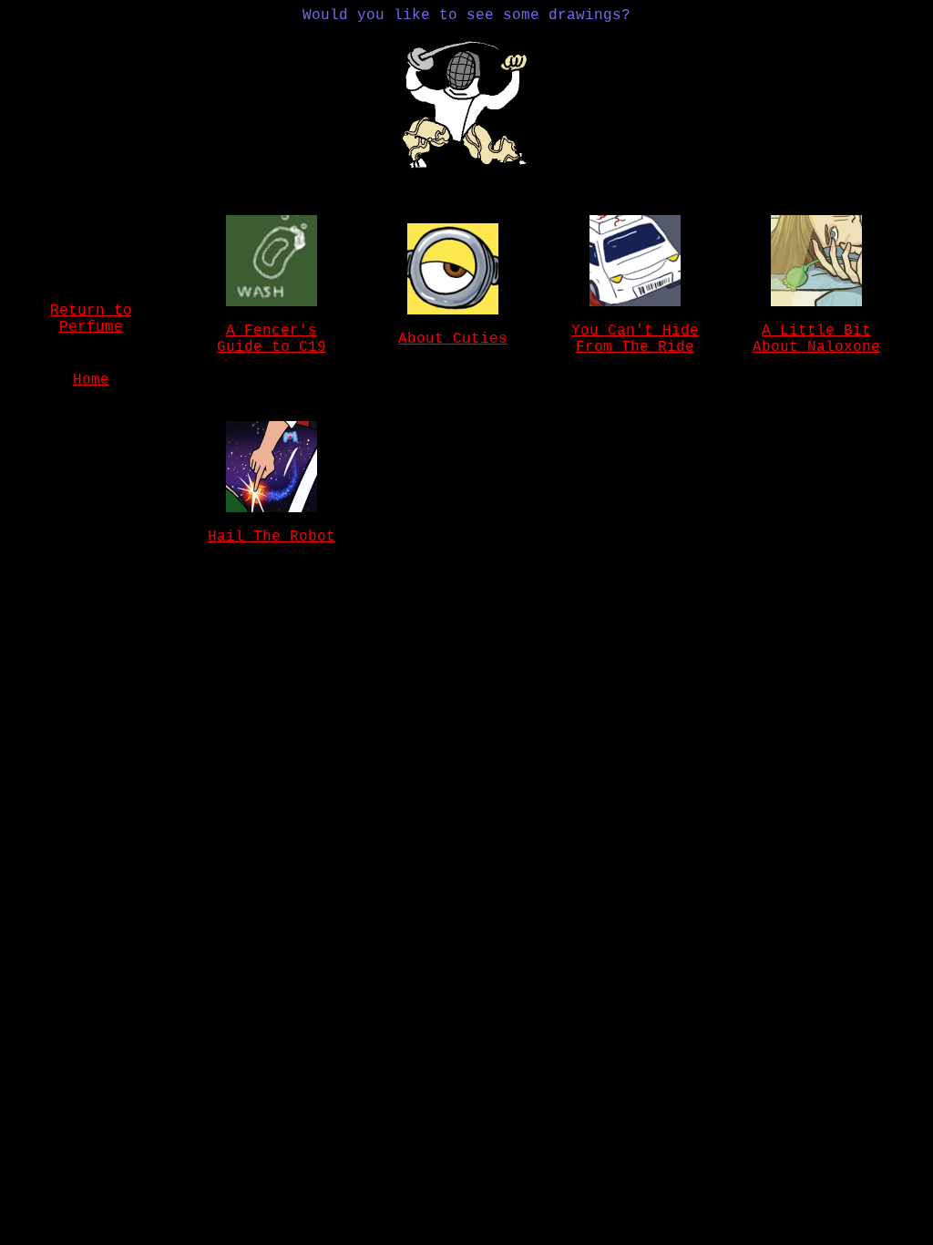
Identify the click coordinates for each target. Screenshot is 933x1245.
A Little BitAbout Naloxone (816, 339)
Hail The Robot (271, 537)
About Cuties (453, 339)
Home (91, 380)
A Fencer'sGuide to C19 (271, 339)
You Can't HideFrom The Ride (635, 339)
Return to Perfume (91, 319)
